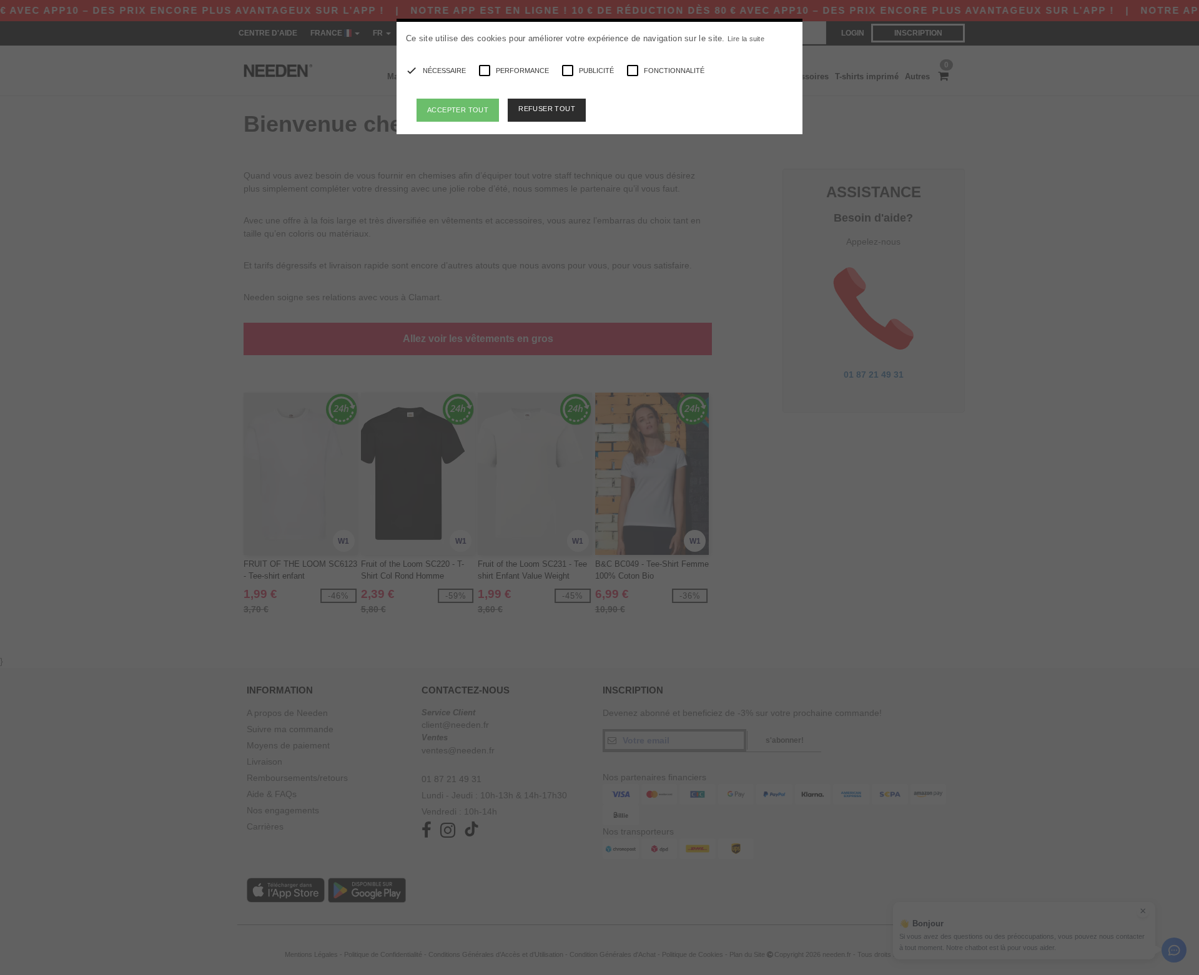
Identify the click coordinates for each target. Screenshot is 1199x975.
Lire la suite (746, 38)
